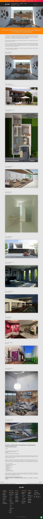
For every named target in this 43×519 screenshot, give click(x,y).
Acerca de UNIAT (11, 492)
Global (10, 506)
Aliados (11, 497)
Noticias (10, 512)
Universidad (21, 3)
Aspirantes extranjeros (29, 499)
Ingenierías (4, 497)
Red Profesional (11, 494)
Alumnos (25, 3)
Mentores (11, 495)
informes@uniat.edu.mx (37, 494)
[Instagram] (34, 497)
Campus (10, 500)
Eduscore (16, 492)
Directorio (10, 510)
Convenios (29, 497)
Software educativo (16, 497)
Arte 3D (23, 496)
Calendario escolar (17, 494)
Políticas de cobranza (17, 501)
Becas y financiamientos (30, 495)
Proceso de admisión (29, 493)
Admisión (29, 490)
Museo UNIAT (24, 501)
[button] (37, 4)
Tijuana (11, 505)
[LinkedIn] (36, 496)
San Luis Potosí (12, 503)
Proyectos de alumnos (24, 493)
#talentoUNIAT (24, 490)
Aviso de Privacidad (29, 502)
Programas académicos (14, 3)
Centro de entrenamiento (5, 503)
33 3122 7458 (36, 492)
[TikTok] (38, 497)
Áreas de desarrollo (4, 494)
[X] (36, 497)
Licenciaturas (5, 496)
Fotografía (23, 499)
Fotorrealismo (24, 498)
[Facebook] (34, 496)
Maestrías (4, 499)
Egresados (23, 502)
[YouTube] (38, 496)
